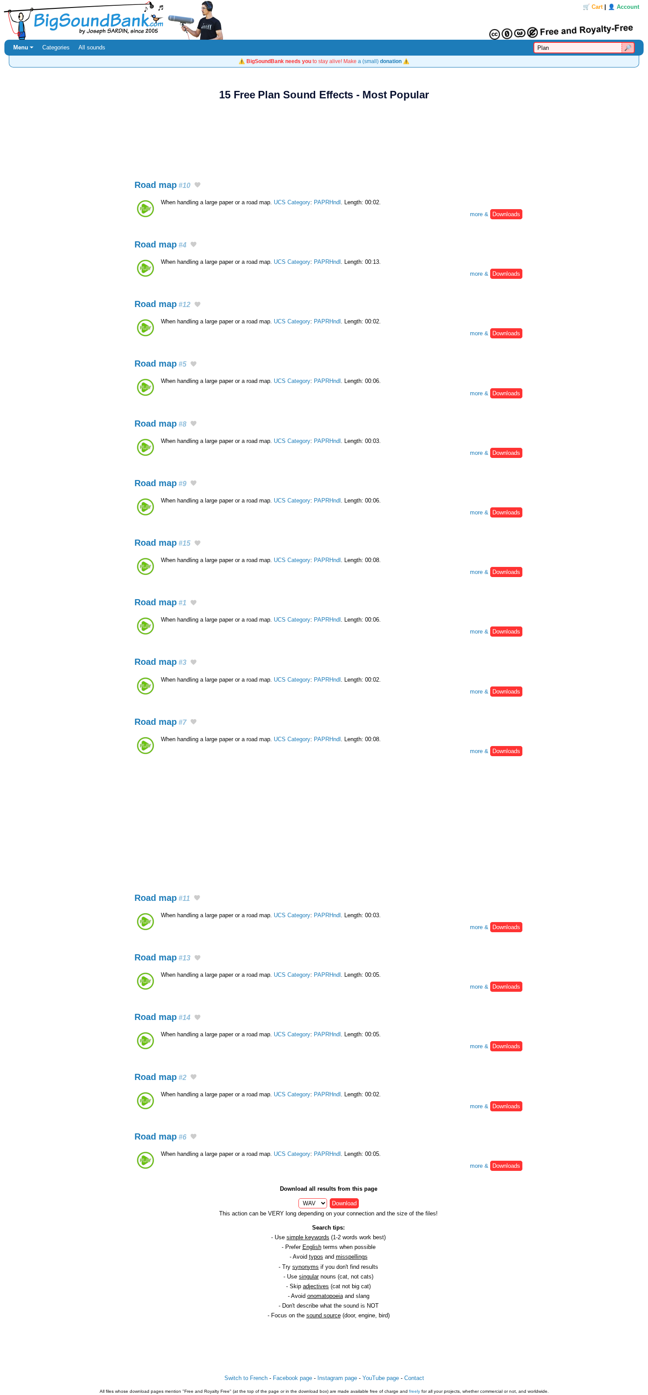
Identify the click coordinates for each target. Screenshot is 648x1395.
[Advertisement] (324, 135)
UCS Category (292, 202)
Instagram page (337, 1378)
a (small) (380, 61)
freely (414, 1391)
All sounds (91, 47)
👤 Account (623, 7)
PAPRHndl (327, 202)
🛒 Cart (593, 7)
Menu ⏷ (23, 47)
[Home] (324, 20)
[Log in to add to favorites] (197, 185)
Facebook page (292, 1378)
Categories (56, 47)
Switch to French (246, 1378)
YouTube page (380, 1378)
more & (495, 214)
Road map (162, 185)
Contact (414, 1378)
